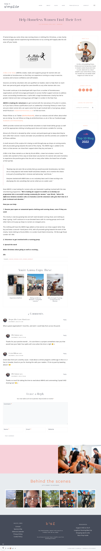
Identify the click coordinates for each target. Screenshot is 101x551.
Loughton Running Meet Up (83, 530)
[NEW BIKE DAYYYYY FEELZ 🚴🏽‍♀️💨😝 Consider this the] (32, 499)
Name (6, 429)
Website (51, 429)
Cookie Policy (18, 536)
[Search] (92, 107)
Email (28, 429)
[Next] (63, 285)
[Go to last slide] (7, 285)
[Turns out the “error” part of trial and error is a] (50, 499)
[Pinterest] (8, 548)
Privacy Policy (18, 534)
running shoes (18, 259)
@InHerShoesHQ (28, 115)
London (11, 259)
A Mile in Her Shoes (9, 73)
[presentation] (16, 285)
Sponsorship (18, 529)
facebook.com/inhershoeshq (13, 121)
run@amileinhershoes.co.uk (23, 110)
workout (30, 259)
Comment (8, 404)
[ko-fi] (10, 548)
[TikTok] (13, 548)
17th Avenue (92, 548)
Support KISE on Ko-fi (83, 528)
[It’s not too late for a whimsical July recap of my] (86, 499)
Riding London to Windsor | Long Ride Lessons (35, 299)
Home (40, 5)
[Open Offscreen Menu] (94, 6)
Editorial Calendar (18, 531)
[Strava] (15, 548)
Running (59, 24)
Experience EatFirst (16, 298)
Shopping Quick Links (83, 533)
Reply (65, 319)
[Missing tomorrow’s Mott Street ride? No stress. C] (14, 499)
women (25, 259)
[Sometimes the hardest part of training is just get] (68, 499)
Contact (86, 5)
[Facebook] (6, 548)
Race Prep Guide (83, 535)
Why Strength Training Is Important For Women (55, 299)
